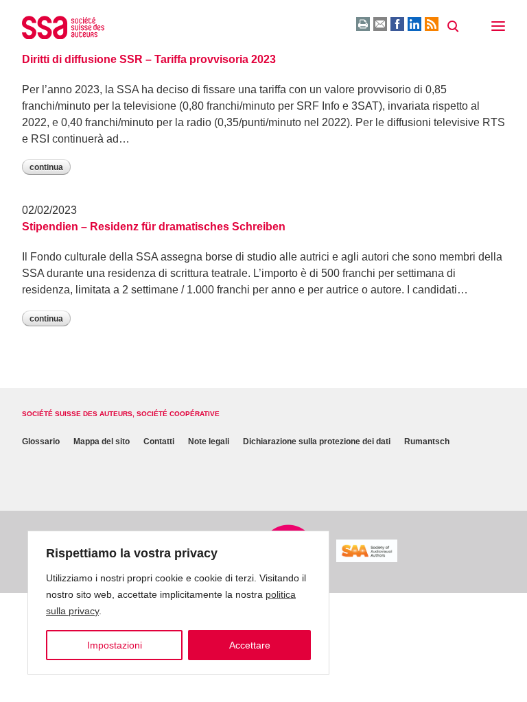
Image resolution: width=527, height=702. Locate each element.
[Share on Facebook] (397, 24)
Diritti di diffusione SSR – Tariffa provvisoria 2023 (149, 59)
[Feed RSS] (431, 24)
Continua (46, 167)
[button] (498, 27)
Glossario (41, 441)
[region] (178, 603)
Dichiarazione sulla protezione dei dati (316, 441)
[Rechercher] (453, 27)
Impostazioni (114, 645)
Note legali (208, 441)
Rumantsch (426, 441)
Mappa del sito (101, 441)
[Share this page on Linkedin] (414, 24)
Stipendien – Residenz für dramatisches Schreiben (153, 226)
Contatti (158, 441)
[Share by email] (380, 24)
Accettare (249, 645)
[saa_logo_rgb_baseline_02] (366, 551)
